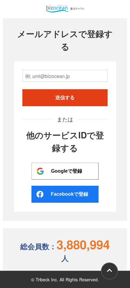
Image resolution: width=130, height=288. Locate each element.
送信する (65, 97)
